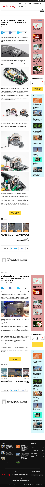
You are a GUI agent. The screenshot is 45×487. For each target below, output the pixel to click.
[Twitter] (40, 1)
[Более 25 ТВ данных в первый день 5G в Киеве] (37, 47)
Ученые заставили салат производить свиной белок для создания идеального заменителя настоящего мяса (37, 131)
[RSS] (34, 475)
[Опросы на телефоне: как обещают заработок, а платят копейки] (37, 169)
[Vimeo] (42, 1)
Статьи (34, 103)
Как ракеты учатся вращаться (36, 154)
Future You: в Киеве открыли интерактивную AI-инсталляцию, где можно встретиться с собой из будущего (37, 62)
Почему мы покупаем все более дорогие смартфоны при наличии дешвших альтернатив (26, 227)
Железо (5, 218)
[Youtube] (43, 1)
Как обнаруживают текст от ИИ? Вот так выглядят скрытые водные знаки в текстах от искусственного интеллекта (37, 106)
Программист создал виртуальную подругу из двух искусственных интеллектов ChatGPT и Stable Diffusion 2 (4, 227)
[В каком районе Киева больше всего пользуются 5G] (37, 36)
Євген (8, 258)
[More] (25, 32)
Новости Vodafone (36, 28)
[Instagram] (38, 1)
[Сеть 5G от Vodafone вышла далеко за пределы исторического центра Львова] (37, 25)
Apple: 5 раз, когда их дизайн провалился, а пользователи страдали (37, 164)
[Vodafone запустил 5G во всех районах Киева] (37, 68)
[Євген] (2, 27)
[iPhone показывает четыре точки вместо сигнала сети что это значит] (3, 446)
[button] (42, 9)
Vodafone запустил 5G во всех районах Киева (37, 73)
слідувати (38, 81)
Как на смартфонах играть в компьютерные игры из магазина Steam (11, 227)
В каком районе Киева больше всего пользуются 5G (37, 41)
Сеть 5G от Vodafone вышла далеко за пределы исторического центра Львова (37, 30)
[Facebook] (37, 1)
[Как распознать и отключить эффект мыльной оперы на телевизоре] (3, 458)
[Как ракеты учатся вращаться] (37, 149)
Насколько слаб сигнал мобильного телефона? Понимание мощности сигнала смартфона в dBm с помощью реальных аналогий (37, 119)
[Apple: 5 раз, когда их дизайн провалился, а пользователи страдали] (37, 159)
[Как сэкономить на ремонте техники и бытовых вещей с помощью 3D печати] (3, 452)
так (32, 81)
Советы (11, 230)
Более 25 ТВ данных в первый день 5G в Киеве (37, 51)
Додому (2, 16)
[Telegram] (37, 475)
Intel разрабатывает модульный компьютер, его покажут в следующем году (7, 235)
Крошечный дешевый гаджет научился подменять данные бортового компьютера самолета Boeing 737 (18, 227)
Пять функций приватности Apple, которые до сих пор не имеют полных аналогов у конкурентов (37, 143)
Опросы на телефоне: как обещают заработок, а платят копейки (37, 174)
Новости (5, 16)
